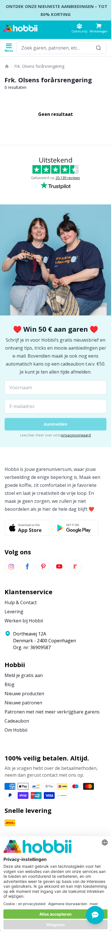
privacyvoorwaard (76, 435)
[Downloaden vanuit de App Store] (27, 528)
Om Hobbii (16, 730)
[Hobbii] (20, 28)
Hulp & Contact (21, 602)
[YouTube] (59, 566)
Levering (14, 611)
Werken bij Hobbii (24, 621)
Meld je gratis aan (24, 675)
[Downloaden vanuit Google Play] (75, 528)
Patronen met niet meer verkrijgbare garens (52, 712)
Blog (10, 684)
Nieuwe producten (24, 693)
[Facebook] (27, 566)
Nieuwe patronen (23, 703)
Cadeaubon (17, 721)
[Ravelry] (75, 566)
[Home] (7, 66)
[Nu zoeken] (98, 48)
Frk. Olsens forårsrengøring (39, 66)
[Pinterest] (43, 566)
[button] (99, 28)
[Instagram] (11, 566)
